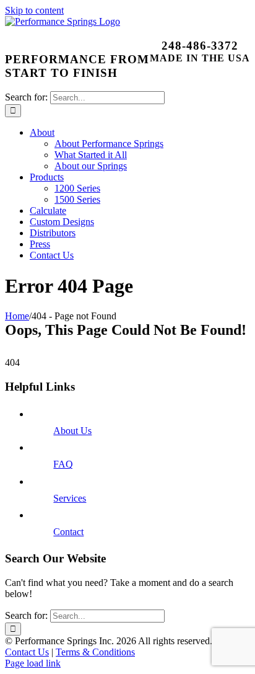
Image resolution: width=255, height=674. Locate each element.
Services (69, 498)
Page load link (33, 663)
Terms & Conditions (95, 652)
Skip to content (34, 10)
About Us (72, 430)
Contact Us (27, 652)
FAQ (63, 464)
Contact (68, 531)
